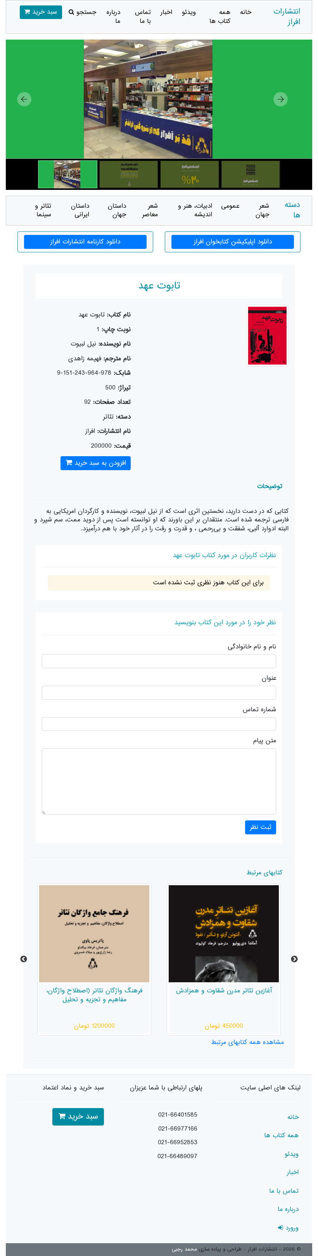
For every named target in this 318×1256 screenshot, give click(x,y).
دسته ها (292, 210)
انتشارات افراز (286, 17)
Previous (24, 959)
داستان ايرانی (80, 210)
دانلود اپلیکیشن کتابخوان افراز (233, 242)
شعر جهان (262, 210)
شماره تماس (259, 709)
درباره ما (113, 17)
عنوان (269, 678)
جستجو (85, 12)
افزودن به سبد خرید (99, 463)
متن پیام (264, 741)
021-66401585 (177, 1115)
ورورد (291, 1228)
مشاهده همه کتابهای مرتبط (247, 1042)
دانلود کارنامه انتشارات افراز (85, 242)
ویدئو (189, 12)
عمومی (230, 206)
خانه (245, 12)
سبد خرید (43, 12)
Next (294, 959)
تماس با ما (143, 17)
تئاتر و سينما (43, 210)
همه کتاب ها (219, 17)
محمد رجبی (184, 1249)
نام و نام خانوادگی (252, 647)
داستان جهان (117, 210)
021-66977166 (177, 1129)
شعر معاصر (150, 210)
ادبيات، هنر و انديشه (195, 210)
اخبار (166, 12)
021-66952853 (177, 1142)
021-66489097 (177, 1156)
